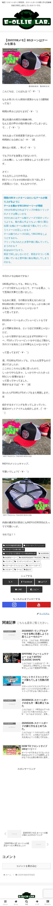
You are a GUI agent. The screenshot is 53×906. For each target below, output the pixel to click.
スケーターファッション (35, 545)
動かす (28, 570)
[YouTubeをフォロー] (39, 604)
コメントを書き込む (26, 866)
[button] (34, 589)
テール (19, 570)
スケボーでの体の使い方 (14, 549)
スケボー (8, 570)
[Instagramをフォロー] (14, 604)
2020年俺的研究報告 (13, 545)
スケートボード (34, 566)
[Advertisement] (26, 797)
